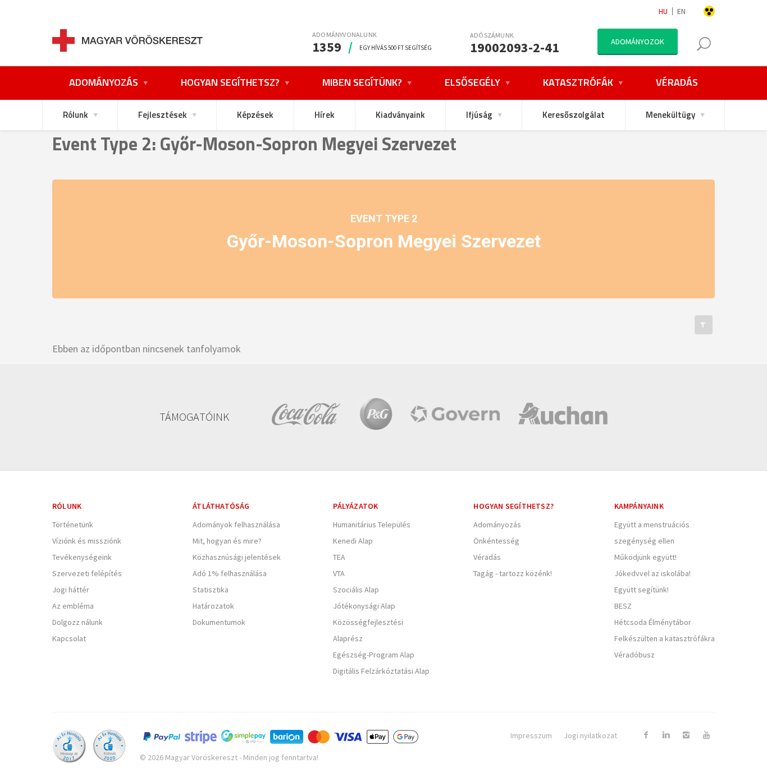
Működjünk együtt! (645, 557)
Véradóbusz (634, 655)
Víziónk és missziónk (86, 541)
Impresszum (531, 735)
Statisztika (211, 590)
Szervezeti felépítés (87, 573)
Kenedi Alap (353, 541)
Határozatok (213, 606)
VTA (339, 573)
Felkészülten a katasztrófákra (664, 638)
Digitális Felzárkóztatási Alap (381, 671)
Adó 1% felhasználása (230, 573)
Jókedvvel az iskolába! (652, 573)
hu (663, 11)
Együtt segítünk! (641, 590)
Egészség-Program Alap (373, 655)
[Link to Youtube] (706, 734)
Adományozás (497, 524)
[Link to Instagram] (686, 734)
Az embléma (73, 606)
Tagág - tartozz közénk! (512, 573)
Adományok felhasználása (236, 524)
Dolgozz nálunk (77, 622)
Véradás (487, 557)
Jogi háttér (70, 590)
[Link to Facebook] (645, 734)
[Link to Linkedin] (666, 734)
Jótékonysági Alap (364, 606)
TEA (339, 557)
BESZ (623, 606)
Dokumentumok (219, 622)
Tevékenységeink (82, 557)
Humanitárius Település (371, 524)
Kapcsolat (69, 638)
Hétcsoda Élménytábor (652, 622)
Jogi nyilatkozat (590, 735)
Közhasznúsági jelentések (237, 557)
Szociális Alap (356, 590)
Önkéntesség (496, 541)
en (681, 11)
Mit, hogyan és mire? (227, 541)
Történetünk (72, 524)
